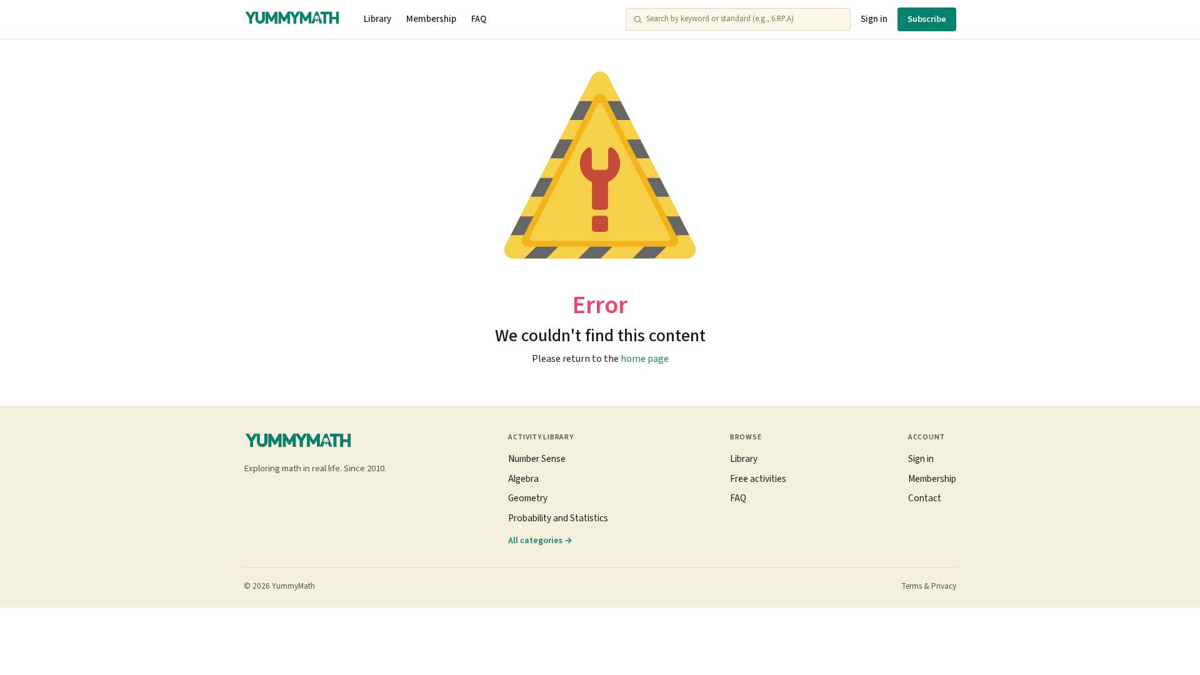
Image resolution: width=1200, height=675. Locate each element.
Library (377, 19)
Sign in (874, 19)
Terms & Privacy (928, 586)
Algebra (523, 479)
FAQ (478, 19)
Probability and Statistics (558, 518)
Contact (924, 498)
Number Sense (537, 459)
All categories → (540, 540)
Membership (431, 19)
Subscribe (927, 19)
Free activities (758, 479)
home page (645, 359)
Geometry (528, 498)
